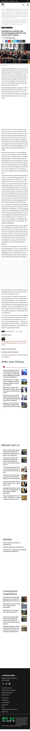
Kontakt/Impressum (7, 688)
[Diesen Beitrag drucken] (21, 41)
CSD (16, 331)
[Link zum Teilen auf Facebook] (6, 41)
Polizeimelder (9, 27)
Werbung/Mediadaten (7, 692)
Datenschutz (5, 711)
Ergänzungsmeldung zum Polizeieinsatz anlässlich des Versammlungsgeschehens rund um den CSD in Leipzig (14, 343)
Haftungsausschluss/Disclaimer (9, 709)
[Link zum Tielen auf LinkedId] (18, 41)
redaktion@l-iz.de (24, 22)
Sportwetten (5, 704)
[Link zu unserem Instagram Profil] (6, 683)
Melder (3, 27)
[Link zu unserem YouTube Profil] (9, 683)
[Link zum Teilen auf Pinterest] (9, 41)
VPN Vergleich (5, 700)
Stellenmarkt (12, 1)
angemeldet (11, 355)
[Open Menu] (27, 5)
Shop (17, 1)
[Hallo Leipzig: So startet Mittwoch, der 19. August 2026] (24, 612)
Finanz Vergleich (6, 702)
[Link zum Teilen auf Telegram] (15, 41)
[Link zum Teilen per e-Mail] (24, 41)
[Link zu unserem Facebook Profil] (3, 683)
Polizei (20, 331)
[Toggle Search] (23, 5)
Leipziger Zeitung (4, 1)
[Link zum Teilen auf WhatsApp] (12, 41)
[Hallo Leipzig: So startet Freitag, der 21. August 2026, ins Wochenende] (24, 606)
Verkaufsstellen (6, 695)
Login (27, 1)
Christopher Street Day (10, 331)
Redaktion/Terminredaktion (9, 690)
